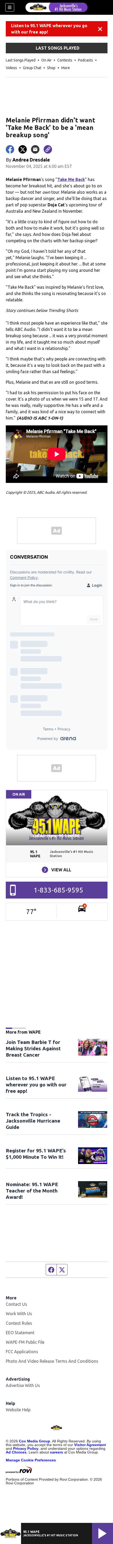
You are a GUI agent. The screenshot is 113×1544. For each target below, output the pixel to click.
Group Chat (32, 68)
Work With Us (19, 1313)
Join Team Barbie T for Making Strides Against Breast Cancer (33, 1048)
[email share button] (35, 149)
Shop (51, 68)
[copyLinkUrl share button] (48, 149)
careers (56, 1452)
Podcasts (85, 60)
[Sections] (9, 7)
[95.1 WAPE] (56, 7)
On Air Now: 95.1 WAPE (56, 835)
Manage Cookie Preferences (31, 1460)
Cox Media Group (34, 1441)
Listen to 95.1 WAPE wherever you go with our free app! (49, 28)
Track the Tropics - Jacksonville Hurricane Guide (33, 1120)
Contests (64, 60)
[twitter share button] (22, 149)
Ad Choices (16, 1452)
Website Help (18, 1409)
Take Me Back (71, 179)
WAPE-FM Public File (25, 1342)
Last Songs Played (20, 60)
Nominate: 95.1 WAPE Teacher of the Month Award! (32, 1190)
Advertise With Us (23, 1385)
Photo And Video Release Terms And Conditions (52, 1361)
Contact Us (16, 1304)
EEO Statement (20, 1332)
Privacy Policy (25, 1448)
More (65, 68)
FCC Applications (22, 1351)
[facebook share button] (10, 149)
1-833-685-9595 (58, 890)
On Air (46, 60)
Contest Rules (19, 1323)
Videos (11, 68)
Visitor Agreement (90, 1445)
